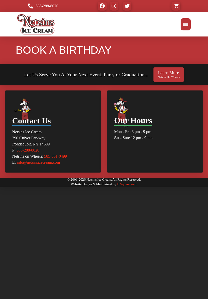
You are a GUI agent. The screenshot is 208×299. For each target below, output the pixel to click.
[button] (175, 6)
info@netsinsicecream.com (38, 162)
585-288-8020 (27, 150)
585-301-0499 (55, 156)
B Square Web (126, 184)
